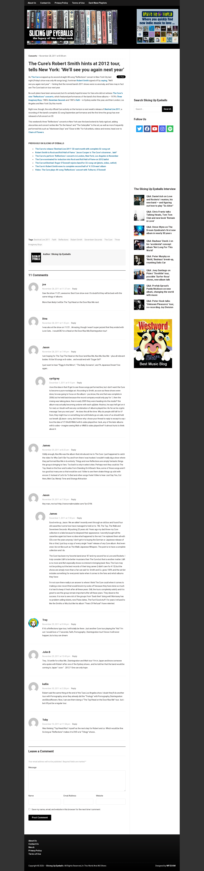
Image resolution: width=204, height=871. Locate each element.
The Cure (35, 77)
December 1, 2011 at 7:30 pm (62, 518)
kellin (45, 684)
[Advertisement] (155, 70)
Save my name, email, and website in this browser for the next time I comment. (66, 809)
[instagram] (162, 128)
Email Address (70, 796)
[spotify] (170, 128)
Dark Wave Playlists (98, 3)
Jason (45, 347)
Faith (54, 240)
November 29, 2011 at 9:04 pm (55, 624)
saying (104, 80)
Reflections (63, 240)
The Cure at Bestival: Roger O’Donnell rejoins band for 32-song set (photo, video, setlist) (76, 163)
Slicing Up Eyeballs (61, 254)
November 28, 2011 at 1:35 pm (55, 323)
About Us (32, 3)
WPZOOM (171, 866)
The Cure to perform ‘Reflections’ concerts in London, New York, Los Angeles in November (76, 156)
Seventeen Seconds (93, 240)
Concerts (32, 56)
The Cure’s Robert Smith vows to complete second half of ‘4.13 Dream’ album (70, 166)
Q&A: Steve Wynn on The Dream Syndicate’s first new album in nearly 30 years (161, 230)
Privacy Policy (61, 3)
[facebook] (147, 128)
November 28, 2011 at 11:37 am (56, 289)
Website (99, 796)
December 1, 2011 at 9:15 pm (62, 383)
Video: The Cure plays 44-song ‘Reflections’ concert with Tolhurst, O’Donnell (70, 170)
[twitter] (139, 128)
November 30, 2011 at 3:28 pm (55, 688)
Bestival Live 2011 (112, 109)
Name (31, 796)
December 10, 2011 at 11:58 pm (56, 724)
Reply (74, 289)
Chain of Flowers (36, 132)
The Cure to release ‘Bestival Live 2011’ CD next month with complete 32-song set (72, 149)
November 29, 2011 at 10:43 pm (56, 656)
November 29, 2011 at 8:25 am (55, 450)
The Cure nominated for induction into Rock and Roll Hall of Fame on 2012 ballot (72, 159)
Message (32, 767)
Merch (31, 847)
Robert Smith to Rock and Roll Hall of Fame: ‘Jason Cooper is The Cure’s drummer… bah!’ (76, 152)
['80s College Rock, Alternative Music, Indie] (72, 27)
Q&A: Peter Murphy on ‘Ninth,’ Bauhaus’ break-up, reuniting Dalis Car (160, 259)
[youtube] (154, 128)
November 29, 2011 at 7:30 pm (55, 499)
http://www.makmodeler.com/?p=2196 (75, 504)
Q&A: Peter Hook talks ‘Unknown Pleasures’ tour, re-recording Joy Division (160, 304)
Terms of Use (78, 3)
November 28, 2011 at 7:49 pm (55, 352)
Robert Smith (83, 80)
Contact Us (45, 3)
